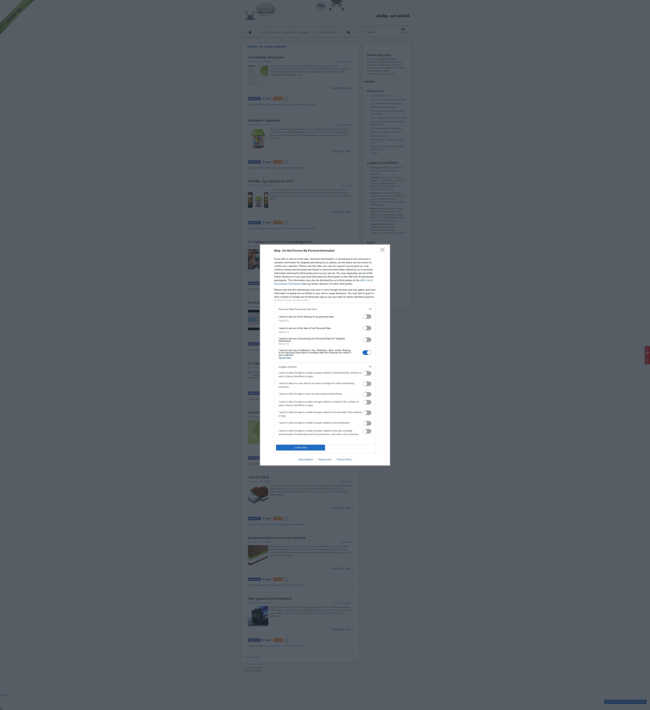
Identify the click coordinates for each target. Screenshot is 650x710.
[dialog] (325, 355)
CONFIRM (300, 447)
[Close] (383, 251)
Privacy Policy (344, 459)
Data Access (325, 459)
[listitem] (325, 309)
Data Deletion (306, 459)
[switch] (367, 316)
